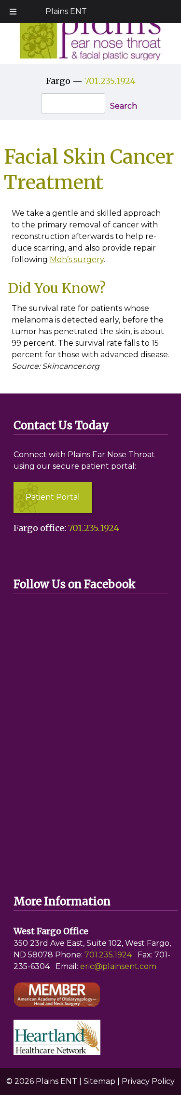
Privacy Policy (148, 1081)
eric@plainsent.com (118, 966)
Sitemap (99, 1081)
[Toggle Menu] (13, 11)
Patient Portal (53, 497)
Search (123, 106)
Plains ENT (66, 11)
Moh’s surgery (77, 259)
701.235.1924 (110, 80)
